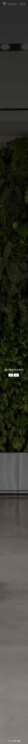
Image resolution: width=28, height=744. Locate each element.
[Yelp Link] (17, 741)
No (11, 375)
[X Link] (11, 741)
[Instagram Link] (8, 741)
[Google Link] (15, 741)
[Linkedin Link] (19, 741)
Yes (16, 375)
